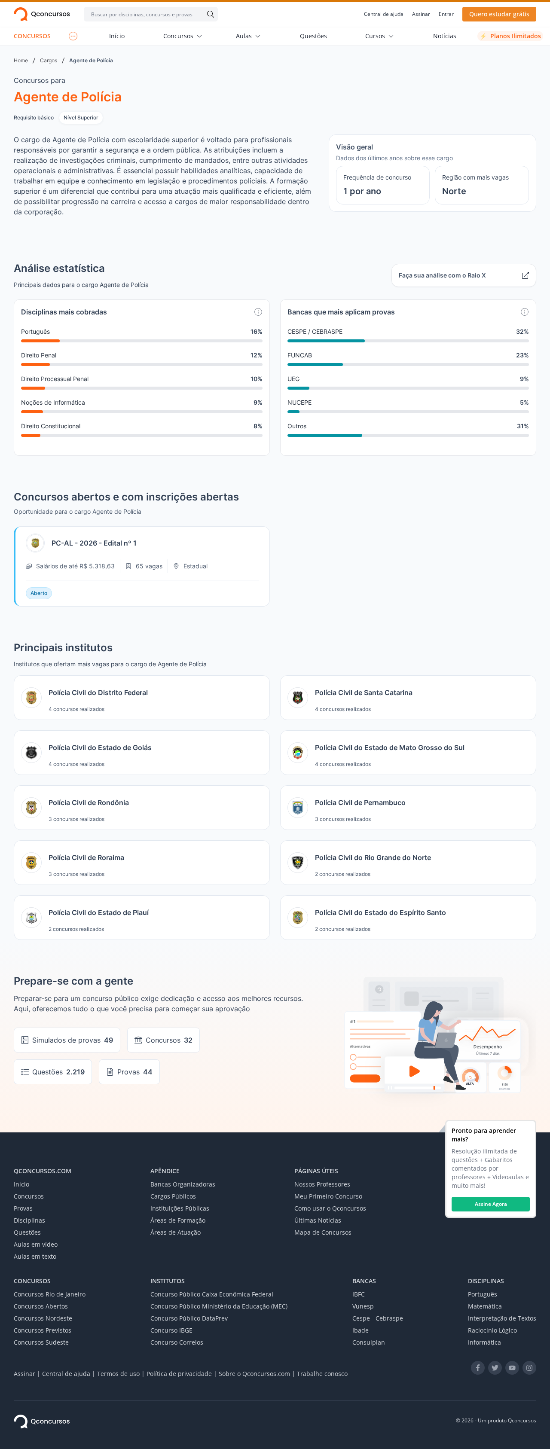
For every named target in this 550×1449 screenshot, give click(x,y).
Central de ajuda (383, 14)
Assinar (421, 14)
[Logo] (42, 14)
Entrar (446, 14)
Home (21, 60)
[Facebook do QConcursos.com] (478, 1368)
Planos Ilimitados (510, 36)
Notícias (444, 36)
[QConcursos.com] (42, 1421)
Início (117, 36)
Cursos (375, 36)
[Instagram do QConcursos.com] (529, 1368)
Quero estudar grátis (499, 14)
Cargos (48, 60)
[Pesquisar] (209, 14)
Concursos (178, 36)
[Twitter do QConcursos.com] (495, 1368)
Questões (313, 36)
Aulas (244, 36)
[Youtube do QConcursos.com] (512, 1368)
